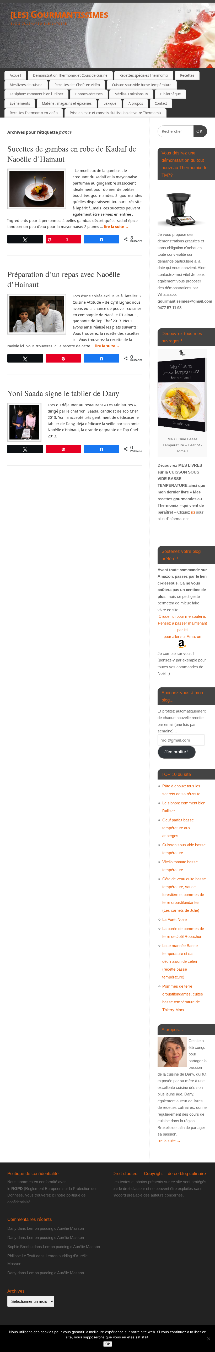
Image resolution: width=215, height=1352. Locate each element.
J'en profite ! (176, 751)
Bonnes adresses (89, 94)
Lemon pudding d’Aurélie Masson (55, 1228)
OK (198, 131)
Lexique (110, 103)
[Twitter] (189, 11)
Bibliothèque (170, 94)
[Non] (208, 1338)
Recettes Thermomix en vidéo (34, 112)
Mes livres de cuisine (26, 84)
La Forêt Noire (174, 919)
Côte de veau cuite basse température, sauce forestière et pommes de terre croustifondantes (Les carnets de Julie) (184, 895)
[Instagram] (207, 11)
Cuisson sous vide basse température (141, 84)
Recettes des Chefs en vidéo (77, 84)
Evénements (20, 103)
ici (192, 512)
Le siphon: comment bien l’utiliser (36, 94)
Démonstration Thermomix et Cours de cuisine (70, 75)
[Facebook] (180, 11)
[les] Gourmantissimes (59, 14)
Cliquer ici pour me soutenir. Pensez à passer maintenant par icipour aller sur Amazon (182, 626)
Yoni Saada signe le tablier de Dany (63, 393)
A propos (135, 103)
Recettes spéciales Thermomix (144, 75)
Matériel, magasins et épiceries (67, 103)
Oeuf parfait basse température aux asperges (178, 828)
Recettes (187, 75)
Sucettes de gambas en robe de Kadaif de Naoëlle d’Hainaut (71, 153)
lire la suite (116, 226)
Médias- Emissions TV (131, 94)
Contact (161, 103)
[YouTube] (198, 11)
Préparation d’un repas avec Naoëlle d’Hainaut (63, 279)
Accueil (15, 75)
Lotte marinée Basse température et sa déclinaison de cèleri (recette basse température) (180, 961)
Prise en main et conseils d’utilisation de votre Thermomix (115, 112)
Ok (107, 1344)
